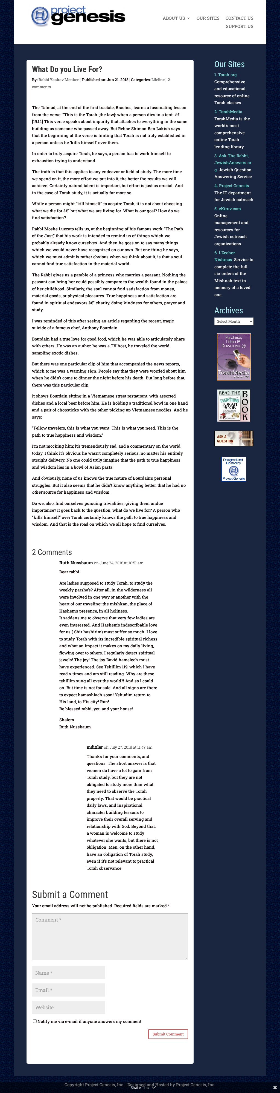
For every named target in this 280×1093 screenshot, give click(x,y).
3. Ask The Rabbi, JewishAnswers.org (232, 162)
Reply (178, 565)
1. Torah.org (225, 74)
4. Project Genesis (231, 185)
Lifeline (158, 79)
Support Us (239, 26)
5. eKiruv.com (227, 208)
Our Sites (208, 18)
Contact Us (239, 18)
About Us (174, 18)
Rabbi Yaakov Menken (59, 79)
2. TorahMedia (228, 111)
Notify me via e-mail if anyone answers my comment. (89, 1021)
